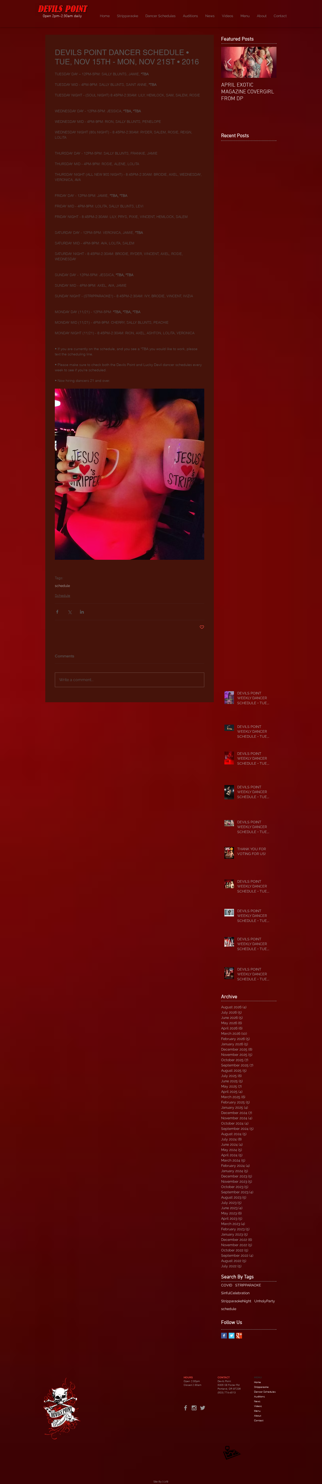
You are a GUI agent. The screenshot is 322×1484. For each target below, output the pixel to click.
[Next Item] (268, 62)
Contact (258, 1420)
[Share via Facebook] (57, 611)
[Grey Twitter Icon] (202, 1407)
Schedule (62, 595)
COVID (226, 1285)
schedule (62, 586)
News (257, 1401)
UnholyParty (264, 1301)
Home (257, 1382)
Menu (257, 1411)
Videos (258, 1406)
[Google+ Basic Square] (239, 1336)
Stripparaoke (261, 1387)
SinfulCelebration (235, 1293)
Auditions (259, 1396)
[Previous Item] (229, 62)
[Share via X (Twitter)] (69, 611)
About (257, 1415)
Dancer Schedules (265, 1391)
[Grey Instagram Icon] (194, 1407)
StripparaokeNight (236, 1301)
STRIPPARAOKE (248, 1285)
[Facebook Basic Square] (224, 1336)
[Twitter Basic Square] (231, 1336)
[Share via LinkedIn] (81, 611)
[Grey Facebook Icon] (185, 1407)
